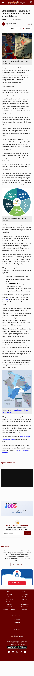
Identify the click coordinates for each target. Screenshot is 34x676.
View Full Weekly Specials (17, 583)
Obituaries (24, 599)
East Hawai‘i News (7, 7)
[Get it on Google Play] (22, 647)
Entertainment (24, 594)
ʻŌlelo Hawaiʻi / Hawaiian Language (9, 610)
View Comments (17, 564)
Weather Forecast (24, 601)
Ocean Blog (25, 596)
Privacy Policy (12, 644)
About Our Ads (21, 644)
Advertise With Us (17, 629)
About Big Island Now (17, 616)
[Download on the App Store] (12, 647)
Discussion (9, 594)
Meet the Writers (17, 626)
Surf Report (9, 601)
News (9, 596)
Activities (9, 591)
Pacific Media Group (21, 641)
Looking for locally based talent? (17, 511)
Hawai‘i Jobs (9, 604)
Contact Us (17, 622)
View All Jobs (23, 505)
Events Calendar (25, 604)
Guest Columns (25, 606)
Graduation (25, 609)
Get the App (17, 619)
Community (9, 606)
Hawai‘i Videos (9, 599)
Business (24, 591)
